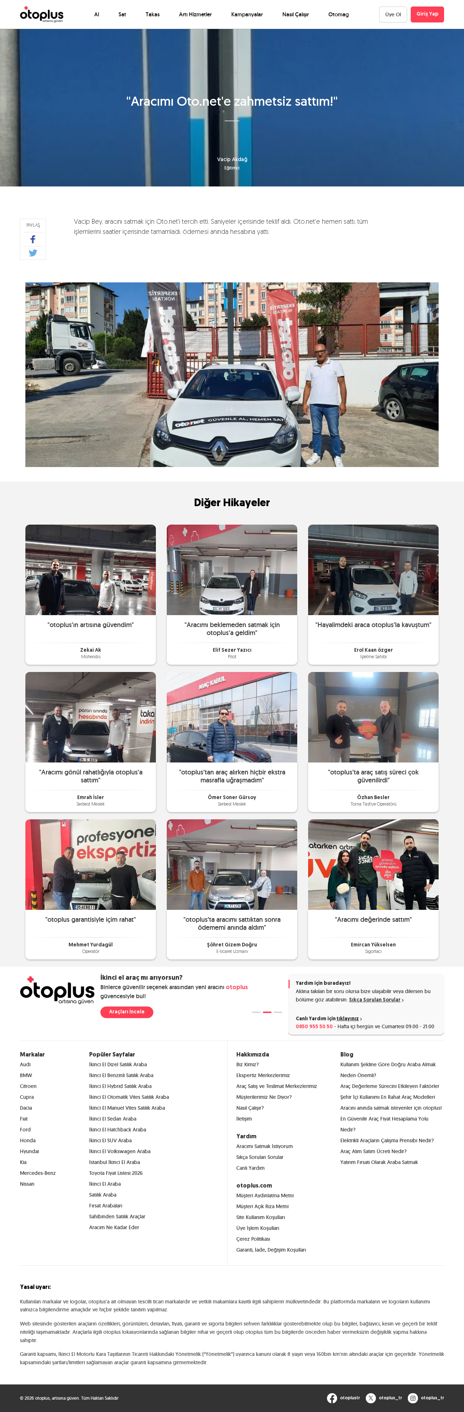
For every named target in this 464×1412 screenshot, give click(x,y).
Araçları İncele (127, 1012)
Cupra (27, 1097)
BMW (26, 1075)
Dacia (26, 1108)
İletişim (244, 1118)
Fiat (24, 1118)
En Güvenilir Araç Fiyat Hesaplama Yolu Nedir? (384, 1124)
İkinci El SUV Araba (110, 1140)
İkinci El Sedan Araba (112, 1118)
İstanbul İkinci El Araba (114, 1162)
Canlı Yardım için (327, 1019)
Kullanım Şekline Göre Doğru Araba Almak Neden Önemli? (388, 1070)
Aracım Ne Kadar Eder (114, 1227)
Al (96, 14)
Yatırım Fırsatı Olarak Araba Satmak (379, 1162)
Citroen (28, 1086)
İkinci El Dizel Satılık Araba (118, 1064)
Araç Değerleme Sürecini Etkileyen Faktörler (389, 1086)
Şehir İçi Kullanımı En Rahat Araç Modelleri (387, 1097)
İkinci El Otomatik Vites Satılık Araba (129, 1097)
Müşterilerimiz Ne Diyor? (264, 1097)
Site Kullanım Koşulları (260, 1217)
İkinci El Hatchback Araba (117, 1129)
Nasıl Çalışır (295, 14)
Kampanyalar (247, 14)
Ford (25, 1129)
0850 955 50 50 (314, 1027)
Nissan (27, 1184)
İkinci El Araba (105, 1184)
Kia (23, 1162)
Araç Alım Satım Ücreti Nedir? (373, 1151)
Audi (25, 1064)
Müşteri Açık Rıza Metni (262, 1206)
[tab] (256, 1012)
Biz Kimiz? (247, 1064)
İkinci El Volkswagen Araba (119, 1151)
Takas (153, 14)
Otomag (338, 14)
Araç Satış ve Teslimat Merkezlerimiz (276, 1086)
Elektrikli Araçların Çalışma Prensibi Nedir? (387, 1140)
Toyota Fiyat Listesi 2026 (116, 1173)
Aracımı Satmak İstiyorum (264, 1146)
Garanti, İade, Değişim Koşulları (271, 1250)
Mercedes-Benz (38, 1173)
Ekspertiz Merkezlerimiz (263, 1075)
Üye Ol (393, 14)
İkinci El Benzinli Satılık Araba (121, 1075)
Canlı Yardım (250, 1168)
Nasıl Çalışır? (250, 1108)
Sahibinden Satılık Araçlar (117, 1216)
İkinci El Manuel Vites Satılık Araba (127, 1108)
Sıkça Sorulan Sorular (375, 1000)
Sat (122, 14)
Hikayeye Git (90, 569)
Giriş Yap (427, 14)
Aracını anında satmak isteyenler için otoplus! (391, 1108)
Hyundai (29, 1151)
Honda (28, 1140)
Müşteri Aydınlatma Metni (265, 1195)
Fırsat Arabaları (105, 1205)
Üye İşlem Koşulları (257, 1228)
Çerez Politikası (253, 1239)
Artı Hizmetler (195, 14)
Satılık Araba (102, 1195)
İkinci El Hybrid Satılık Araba (120, 1086)
